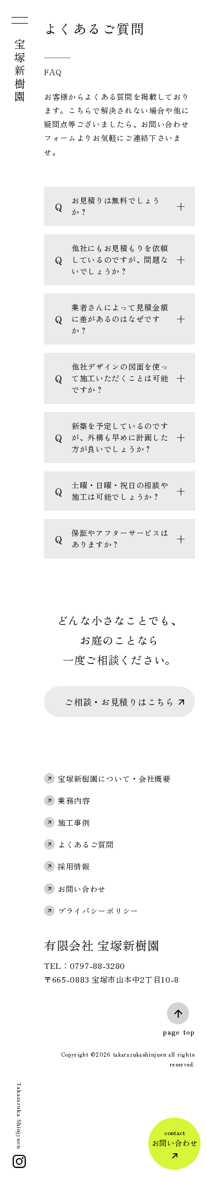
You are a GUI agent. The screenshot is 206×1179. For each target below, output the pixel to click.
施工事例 (74, 822)
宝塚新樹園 (19, 71)
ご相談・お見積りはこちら (119, 701)
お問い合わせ (82, 888)
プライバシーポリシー (98, 910)
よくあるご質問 (86, 844)
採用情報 (74, 866)
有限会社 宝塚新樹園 (102, 945)
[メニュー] (18, 22)
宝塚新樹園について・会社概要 (114, 778)
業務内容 (74, 800)
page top (179, 1031)
